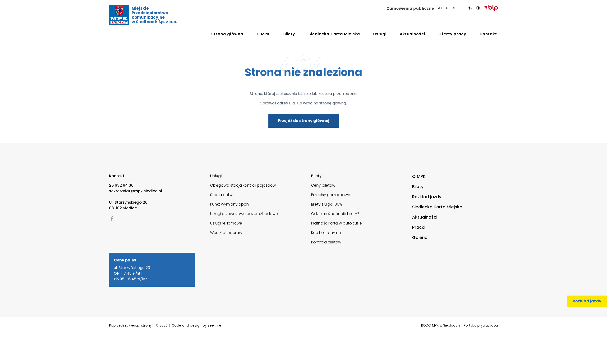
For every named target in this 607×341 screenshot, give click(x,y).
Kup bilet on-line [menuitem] (326, 232)
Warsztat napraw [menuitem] (226, 232)
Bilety (289, 34)
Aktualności (412, 34)
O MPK (263, 34)
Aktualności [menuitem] (424, 217)
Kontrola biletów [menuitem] (326, 242)
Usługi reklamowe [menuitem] (226, 223)
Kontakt (488, 34)
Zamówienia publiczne (410, 8)
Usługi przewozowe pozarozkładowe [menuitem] (244, 213)
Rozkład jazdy (587, 301)
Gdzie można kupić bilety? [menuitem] (335, 213)
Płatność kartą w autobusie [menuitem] (336, 223)
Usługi (379, 34)
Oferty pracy (452, 34)
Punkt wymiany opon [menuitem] (229, 204)
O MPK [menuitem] (419, 176)
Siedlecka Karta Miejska (334, 34)
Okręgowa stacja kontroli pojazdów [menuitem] (243, 185)
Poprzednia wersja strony (130, 325)
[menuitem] (411, 8)
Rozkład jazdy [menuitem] (426, 197)
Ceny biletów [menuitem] (323, 185)
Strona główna (227, 34)
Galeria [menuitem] (420, 237)
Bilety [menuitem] (417, 186)
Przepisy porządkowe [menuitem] (330, 194)
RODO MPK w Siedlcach (440, 325)
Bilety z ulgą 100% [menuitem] (326, 204)
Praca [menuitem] (418, 227)
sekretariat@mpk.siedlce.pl (135, 191)
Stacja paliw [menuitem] (221, 194)
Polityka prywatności (481, 325)
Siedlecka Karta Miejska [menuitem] (437, 207)
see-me (214, 325)
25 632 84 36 (121, 185)
